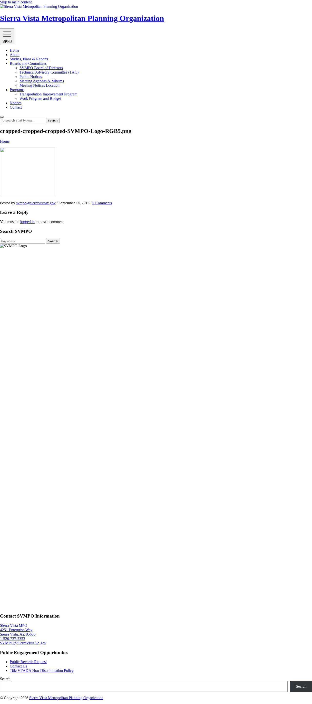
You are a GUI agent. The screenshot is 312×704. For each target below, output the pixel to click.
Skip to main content (16, 2)
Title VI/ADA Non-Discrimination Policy (42, 670)
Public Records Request (28, 662)
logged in (27, 222)
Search (53, 241)
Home (5, 141)
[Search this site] (2, 117)
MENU (7, 42)
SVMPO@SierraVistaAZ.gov (23, 643)
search (53, 120)
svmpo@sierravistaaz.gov (36, 203)
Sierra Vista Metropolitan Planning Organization (66, 698)
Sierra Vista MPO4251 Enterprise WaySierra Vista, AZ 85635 (18, 629)
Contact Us (18, 666)
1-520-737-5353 (12, 639)
